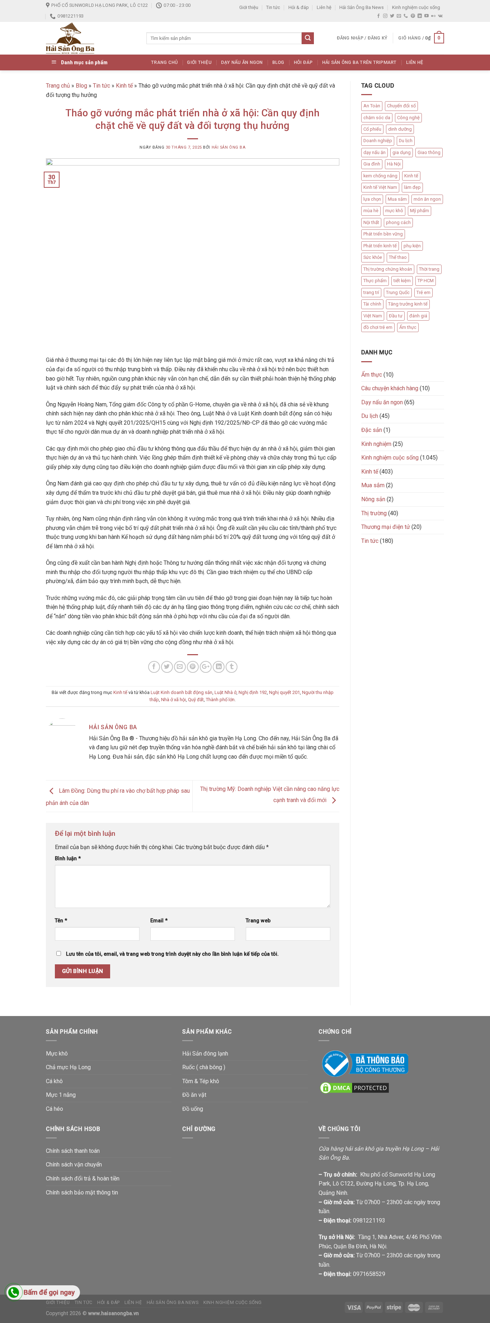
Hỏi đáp (303, 62)
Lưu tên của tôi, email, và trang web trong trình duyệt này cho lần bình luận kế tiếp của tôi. (172, 954)
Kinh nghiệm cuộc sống (416, 7)
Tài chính (372, 304)
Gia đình (371, 164)
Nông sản (373, 499)
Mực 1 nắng (61, 1094)
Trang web (258, 921)
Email (159, 921)
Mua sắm (397, 199)
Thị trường (374, 513)
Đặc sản (371, 430)
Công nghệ (408, 117)
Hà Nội (394, 164)
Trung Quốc (398, 292)
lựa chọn (372, 199)
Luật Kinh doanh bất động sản (181, 692)
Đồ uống (192, 1108)
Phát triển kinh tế (380, 245)
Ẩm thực (407, 327)
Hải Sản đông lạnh (205, 1053)
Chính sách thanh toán (73, 1150)
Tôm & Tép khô (200, 1081)
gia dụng (401, 152)
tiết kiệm (402, 280)
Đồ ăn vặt (194, 1094)
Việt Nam (372, 315)
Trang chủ (164, 62)
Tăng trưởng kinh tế (408, 304)
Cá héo (54, 1108)
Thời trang (429, 269)
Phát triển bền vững (383, 234)
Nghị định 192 (253, 692)
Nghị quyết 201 (284, 692)
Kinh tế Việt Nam (380, 187)
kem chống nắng (380, 175)
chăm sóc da (376, 117)
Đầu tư (395, 315)
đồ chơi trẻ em (377, 327)
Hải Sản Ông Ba (229, 147)
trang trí (371, 292)
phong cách (398, 222)
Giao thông (429, 152)
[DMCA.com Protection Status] (354, 1087)
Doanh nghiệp (377, 140)
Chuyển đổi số (401, 105)
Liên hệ (324, 7)
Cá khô (54, 1081)
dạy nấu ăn (374, 152)
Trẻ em (423, 292)
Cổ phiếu (372, 129)
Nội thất (371, 222)
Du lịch (406, 140)
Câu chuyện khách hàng (389, 388)
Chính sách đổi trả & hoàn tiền (82, 1178)
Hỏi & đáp (298, 7)
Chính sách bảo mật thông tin (82, 1192)
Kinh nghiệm (376, 444)
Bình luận (68, 859)
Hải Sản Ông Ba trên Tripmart (359, 62)
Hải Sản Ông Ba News (361, 7)
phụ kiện (412, 245)
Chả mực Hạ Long (68, 1067)
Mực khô (57, 1053)
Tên (61, 921)
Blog (278, 62)
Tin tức (273, 7)
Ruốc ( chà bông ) (203, 1067)
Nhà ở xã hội (173, 699)
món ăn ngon (427, 199)
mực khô (394, 210)
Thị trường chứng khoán (387, 269)
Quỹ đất (196, 699)
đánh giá (418, 315)
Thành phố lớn (220, 699)
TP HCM (426, 280)
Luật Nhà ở (225, 692)
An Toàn (371, 105)
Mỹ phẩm (419, 210)
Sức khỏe (372, 257)
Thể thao (398, 257)
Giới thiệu (248, 7)
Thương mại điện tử (385, 526)
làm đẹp (412, 187)
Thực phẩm (375, 280)
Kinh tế (124, 85)
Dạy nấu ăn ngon (242, 62)
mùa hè (370, 210)
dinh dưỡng (400, 129)
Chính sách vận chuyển (74, 1164)
